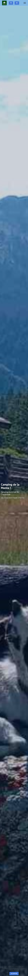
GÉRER (16, 968)
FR (11, 3)
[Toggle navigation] (25, 3)
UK (17, 3)
